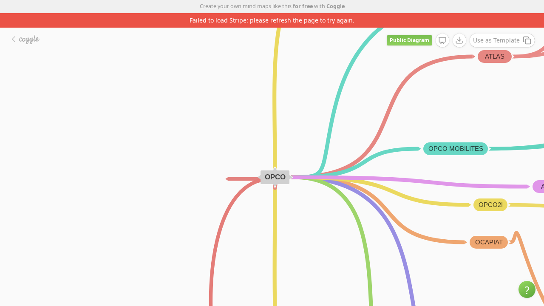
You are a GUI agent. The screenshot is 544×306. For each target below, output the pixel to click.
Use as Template (496, 40)
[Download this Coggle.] (459, 40)
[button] (527, 289)
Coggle (335, 6)
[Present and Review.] (442, 41)
